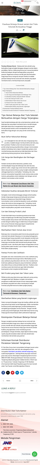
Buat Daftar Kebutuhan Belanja (13, 92)
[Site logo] (20, 2)
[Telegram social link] (22, 373)
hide (23, 85)
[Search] (38, 3)
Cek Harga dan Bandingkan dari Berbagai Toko (17, 94)
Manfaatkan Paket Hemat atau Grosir (15, 100)
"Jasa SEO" (26, 462)
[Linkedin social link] (17, 373)
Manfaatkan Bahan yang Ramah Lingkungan (17, 106)
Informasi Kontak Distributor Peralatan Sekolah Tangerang (18, 110)
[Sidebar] (2, 142)
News (22, 13)
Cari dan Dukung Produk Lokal (13, 98)
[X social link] (8, 373)
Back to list (20, 381)
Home (17, 13)
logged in (11, 392)
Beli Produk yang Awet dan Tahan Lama (16, 104)
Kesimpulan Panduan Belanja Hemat (12, 108)
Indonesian (27, 1)
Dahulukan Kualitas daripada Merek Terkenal (17, 96)
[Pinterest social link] (12, 373)
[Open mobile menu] (2, 3)
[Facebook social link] (3, 373)
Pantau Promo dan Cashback (13, 102)
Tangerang (21, 362)
